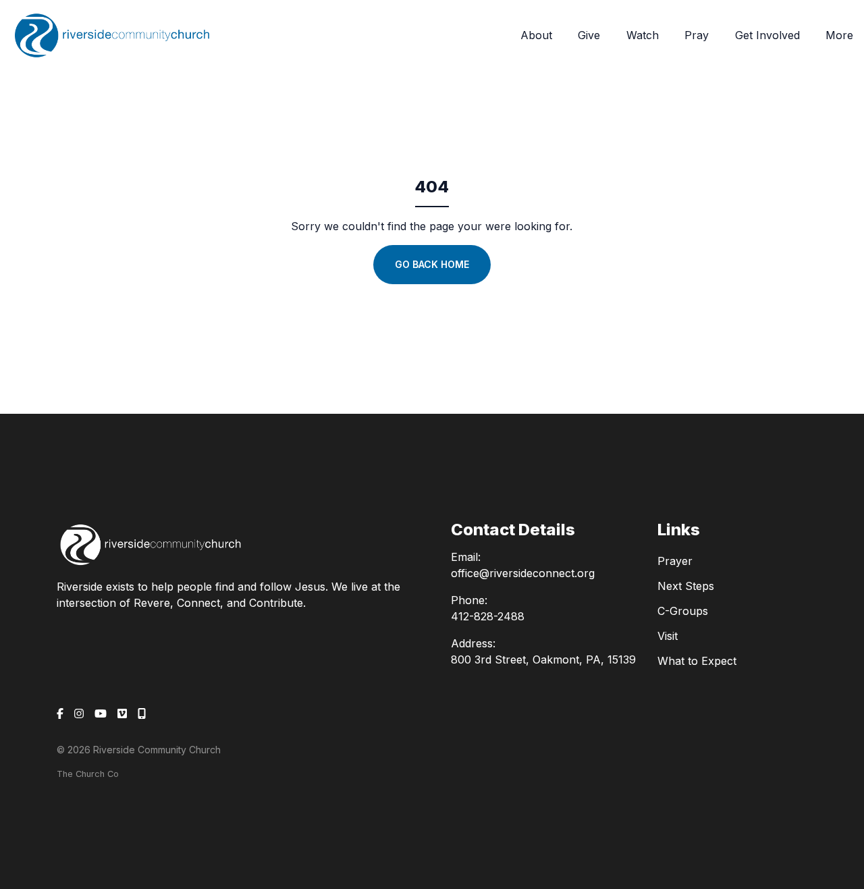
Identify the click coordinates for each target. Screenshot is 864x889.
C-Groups (682, 611)
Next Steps (685, 586)
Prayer (675, 561)
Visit (667, 636)
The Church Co (88, 774)
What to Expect (696, 661)
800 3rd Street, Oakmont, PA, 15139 (543, 659)
